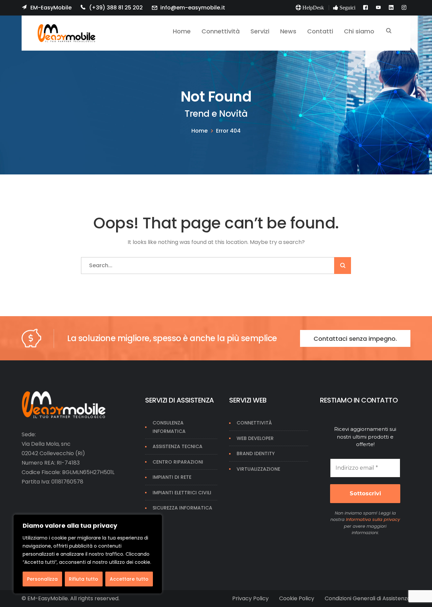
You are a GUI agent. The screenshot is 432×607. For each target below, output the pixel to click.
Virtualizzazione (258, 469)
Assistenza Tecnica (177, 446)
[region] (88, 554)
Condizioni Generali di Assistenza (367, 598)
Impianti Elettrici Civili (182, 492)
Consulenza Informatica (169, 427)
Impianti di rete (172, 477)
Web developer (255, 438)
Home (199, 131)
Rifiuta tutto (83, 579)
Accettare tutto (129, 579)
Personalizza (42, 579)
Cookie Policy (296, 598)
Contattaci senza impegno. (355, 338)
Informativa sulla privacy (373, 519)
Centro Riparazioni (178, 462)
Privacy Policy (250, 598)
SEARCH (389, 31)
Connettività (254, 422)
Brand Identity (256, 453)
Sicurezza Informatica (182, 507)
